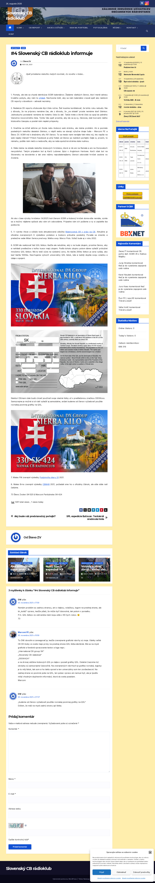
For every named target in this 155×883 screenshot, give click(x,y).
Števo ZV (27, 61)
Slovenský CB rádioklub (28, 868)
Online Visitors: (126, 328)
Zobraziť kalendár (122, 121)
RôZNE (116, 28)
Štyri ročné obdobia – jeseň (134, 81)
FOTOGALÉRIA (100, 28)
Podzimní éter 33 (130, 67)
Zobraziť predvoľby (141, 872)
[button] (150, 852)
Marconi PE (23, 632)
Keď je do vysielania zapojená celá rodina (132, 289)
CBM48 (46, 484)
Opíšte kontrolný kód (18, 839)
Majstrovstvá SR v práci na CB (80, 232)
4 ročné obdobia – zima (132, 107)
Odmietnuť (121, 872)
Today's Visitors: (127, 335)
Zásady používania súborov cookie (109, 878)
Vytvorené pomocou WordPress (65, 879)
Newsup (86, 879)
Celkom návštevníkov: (129, 343)
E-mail (12, 794)
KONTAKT (132, 28)
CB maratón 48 (129, 91)
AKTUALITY (15, 48)
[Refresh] (25, 825)
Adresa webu (14, 809)
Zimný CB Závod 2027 (132, 116)
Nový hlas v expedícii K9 (54, 568)
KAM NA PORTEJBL (79, 28)
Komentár (13, 729)
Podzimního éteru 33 (49, 477)
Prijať (101, 872)
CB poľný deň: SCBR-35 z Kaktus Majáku (132, 254)
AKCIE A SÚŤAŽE (55, 28)
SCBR (20, 28)
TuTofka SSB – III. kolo (132, 100)
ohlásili (42, 98)
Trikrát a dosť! (125, 301)
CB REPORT (35, 28)
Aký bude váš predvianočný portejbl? (35, 516)
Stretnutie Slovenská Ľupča (134, 74)
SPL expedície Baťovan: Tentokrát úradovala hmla (85, 517)
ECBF (11, 34)
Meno (12, 779)
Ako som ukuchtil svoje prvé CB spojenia (22, 569)
